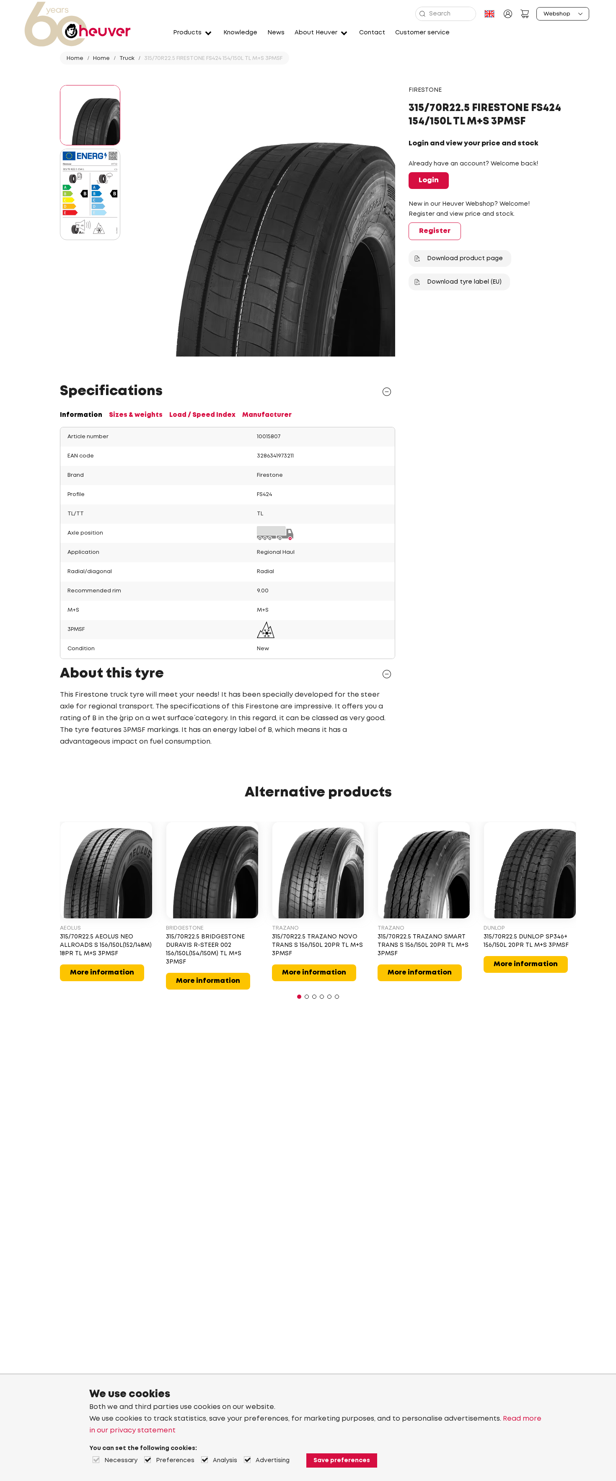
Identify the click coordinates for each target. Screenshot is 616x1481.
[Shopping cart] (525, 14)
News (276, 32)
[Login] (508, 13)
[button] (299, 997)
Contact (372, 32)
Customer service (422, 32)
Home (75, 58)
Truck (127, 58)
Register (434, 231)
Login (429, 180)
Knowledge (240, 32)
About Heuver (316, 32)
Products (187, 32)
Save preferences (341, 1460)
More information (102, 972)
